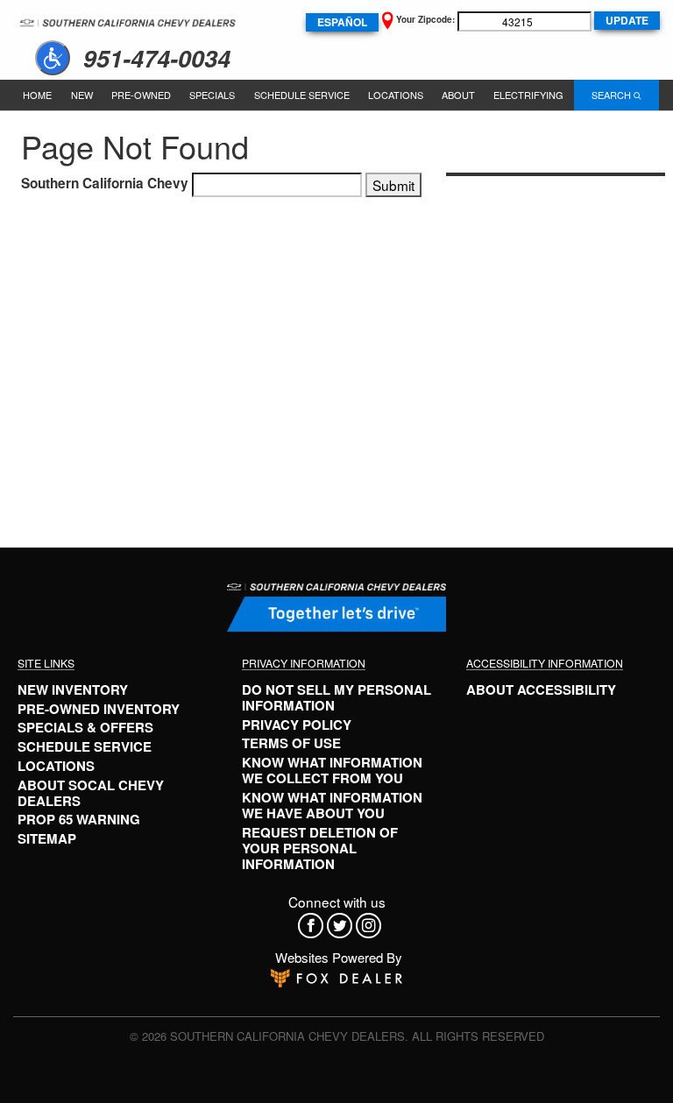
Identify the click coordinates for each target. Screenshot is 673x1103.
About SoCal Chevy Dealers (91, 793)
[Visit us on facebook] (312, 925)
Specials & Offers (85, 727)
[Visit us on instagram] (370, 925)
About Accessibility (541, 689)
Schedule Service (85, 746)
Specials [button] (212, 95)
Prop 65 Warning (79, 819)
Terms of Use (291, 743)
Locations (395, 95)
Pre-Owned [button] (141, 95)
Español (342, 22)
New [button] (82, 95)
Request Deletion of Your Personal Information (320, 848)
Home (37, 95)
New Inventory (73, 689)
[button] (52, 57)
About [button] (458, 95)
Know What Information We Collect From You (332, 770)
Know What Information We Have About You (332, 805)
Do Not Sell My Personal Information (336, 697)
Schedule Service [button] (302, 95)
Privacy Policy (296, 724)
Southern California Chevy (104, 183)
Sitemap (47, 838)
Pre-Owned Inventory (99, 709)
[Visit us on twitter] (341, 925)
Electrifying (528, 95)
